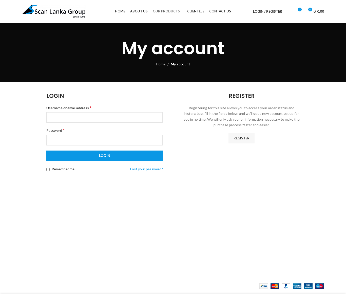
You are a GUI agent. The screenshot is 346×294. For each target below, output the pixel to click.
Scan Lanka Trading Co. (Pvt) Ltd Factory (286, 233)
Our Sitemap (187, 249)
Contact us (108, 240)
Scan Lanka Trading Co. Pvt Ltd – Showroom (280, 221)
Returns (183, 214)
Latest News (187, 240)
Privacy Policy (187, 205)
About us (107, 214)
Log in (104, 156)
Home (160, 64)
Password (55, 130)
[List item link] (57, 247)
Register (241, 138)
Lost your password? (146, 169)
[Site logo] (54, 11)
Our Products (110, 223)
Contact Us (186, 231)
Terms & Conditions (192, 223)
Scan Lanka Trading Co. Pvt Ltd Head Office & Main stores (288, 207)
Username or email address (68, 107)
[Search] (289, 11)
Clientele (107, 231)
